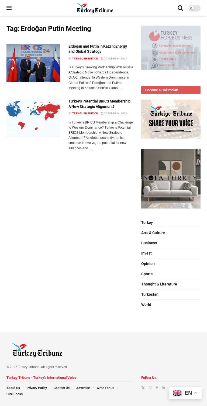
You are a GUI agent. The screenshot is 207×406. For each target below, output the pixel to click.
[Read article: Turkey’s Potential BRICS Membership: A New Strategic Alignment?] (33, 118)
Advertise (83, 388)
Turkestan (149, 294)
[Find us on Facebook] (157, 388)
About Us (13, 388)
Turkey (147, 222)
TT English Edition (85, 58)
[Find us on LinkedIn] (163, 388)
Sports (147, 274)
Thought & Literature (159, 284)
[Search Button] (180, 8)
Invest (146, 253)
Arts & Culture (153, 233)
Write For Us (105, 388)
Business (149, 243)
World (146, 304)
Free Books (14, 394)
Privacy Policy (37, 388)
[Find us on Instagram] (150, 388)
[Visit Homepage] (95, 8)
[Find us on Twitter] (143, 388)
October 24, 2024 (115, 58)
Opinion (148, 264)
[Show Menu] (9, 8)
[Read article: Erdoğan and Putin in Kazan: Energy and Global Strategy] (33, 63)
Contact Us (62, 388)
